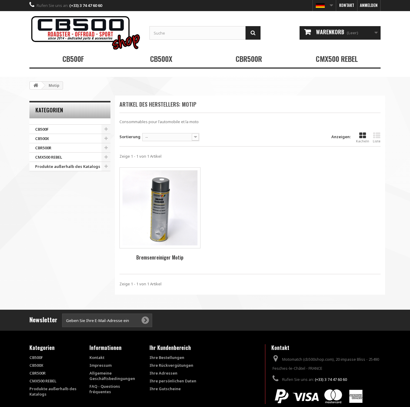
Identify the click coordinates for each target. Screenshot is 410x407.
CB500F (73, 58)
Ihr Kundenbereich (170, 347)
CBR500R (249, 58)
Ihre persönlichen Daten (172, 381)
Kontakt (346, 5)
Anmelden (369, 5)
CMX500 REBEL (337, 58)
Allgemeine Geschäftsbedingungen (112, 375)
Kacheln (362, 141)
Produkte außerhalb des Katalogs (67, 166)
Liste (377, 141)
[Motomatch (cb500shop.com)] (84, 33)
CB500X (161, 58)
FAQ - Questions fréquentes (104, 389)
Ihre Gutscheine (165, 388)
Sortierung (129, 136)
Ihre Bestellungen (166, 357)
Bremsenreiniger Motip (159, 257)
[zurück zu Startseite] (35, 85)
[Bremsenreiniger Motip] (159, 207)
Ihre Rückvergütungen (171, 365)
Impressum (100, 365)
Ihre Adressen (163, 373)
